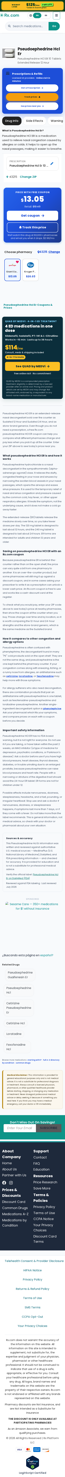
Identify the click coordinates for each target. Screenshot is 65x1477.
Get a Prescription (30, 88)
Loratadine (13, 1034)
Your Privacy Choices (32, 1326)
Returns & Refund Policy (32, 1289)
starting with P (34, 1060)
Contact (40, 1157)
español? (46, 955)
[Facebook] (4, 1183)
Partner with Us (14, 1175)
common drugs (23, 1063)
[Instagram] (11, 1183)
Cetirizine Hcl (15, 1023)
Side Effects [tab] (34, 121)
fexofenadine (45, 676)
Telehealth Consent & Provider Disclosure (32, 1261)
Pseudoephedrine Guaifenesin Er (20, 974)
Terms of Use (44, 1213)
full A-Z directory (51, 1060)
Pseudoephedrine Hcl (18, 990)
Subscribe (48, 1128)
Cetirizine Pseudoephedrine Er (18, 1008)
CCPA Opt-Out (32, 1317)
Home (7, 1163)
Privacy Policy (44, 1207)
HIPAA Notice (32, 1270)
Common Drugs (15, 1208)
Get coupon (30, 215)
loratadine (25, 676)
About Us (9, 1169)
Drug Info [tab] (11, 121)
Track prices (30, 97)
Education (41, 1169)
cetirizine (12, 676)
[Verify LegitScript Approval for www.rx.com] (32, 1462)
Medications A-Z (15, 1214)
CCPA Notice (43, 1219)
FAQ (36, 1163)
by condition (8, 1063)
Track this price (34, 227)
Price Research (45, 1182)
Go (54, 26)
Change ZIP (28, 177)
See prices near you (31, 106)
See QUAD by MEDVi (31, 366)
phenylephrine (52, 708)
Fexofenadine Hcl (15, 1047)
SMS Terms (32, 1307)
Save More (41, 1188)
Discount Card (13, 1202)
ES (46, 15)
